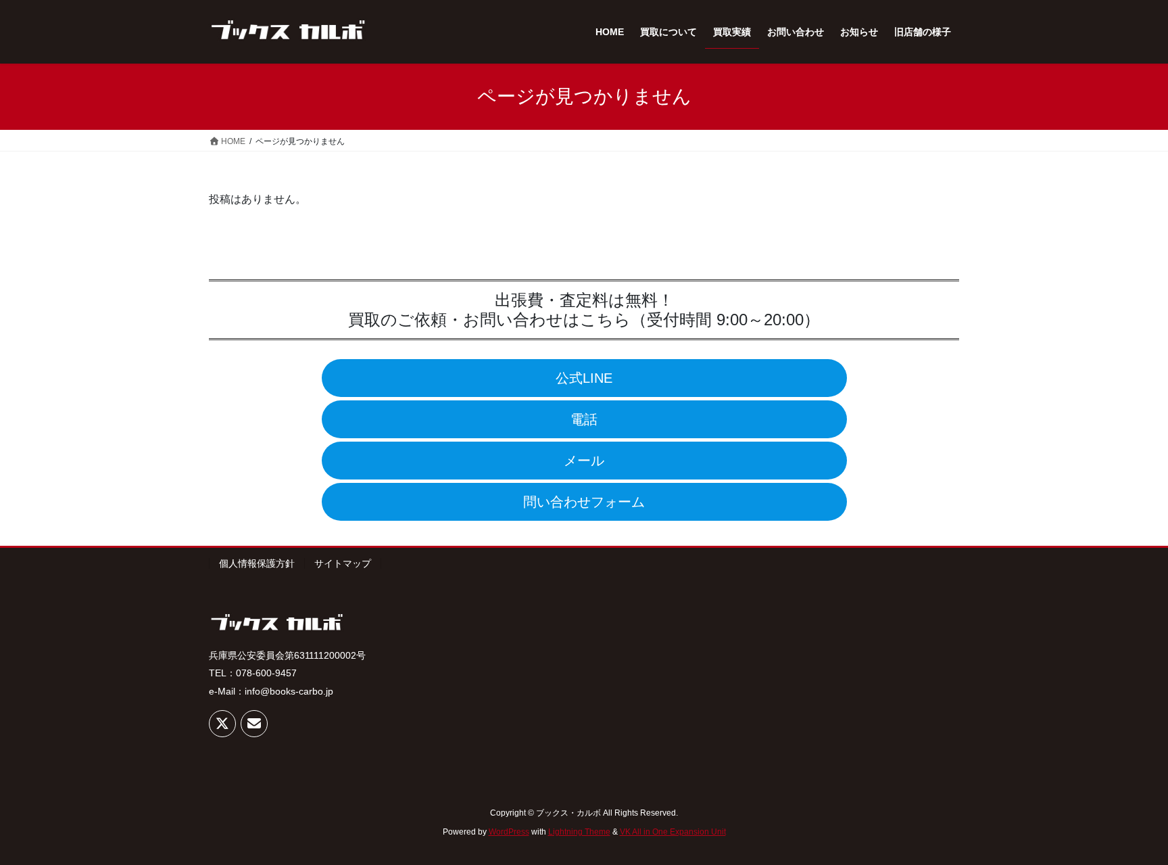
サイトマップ (342, 563)
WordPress (509, 832)
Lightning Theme (579, 832)
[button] (584, 378)
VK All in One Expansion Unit (673, 832)
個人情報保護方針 (257, 563)
